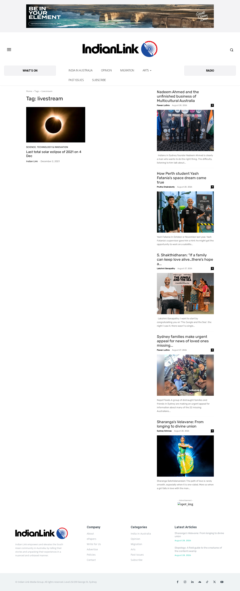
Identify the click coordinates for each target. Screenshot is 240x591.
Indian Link (32, 161)
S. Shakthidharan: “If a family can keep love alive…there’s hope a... (185, 259)
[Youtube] (222, 582)
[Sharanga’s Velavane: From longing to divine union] (185, 456)
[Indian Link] (120, 50)
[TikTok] (207, 582)
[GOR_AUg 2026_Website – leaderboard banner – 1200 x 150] (120, 16)
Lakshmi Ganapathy (166, 268)
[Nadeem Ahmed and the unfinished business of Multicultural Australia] (185, 130)
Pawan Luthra (163, 105)
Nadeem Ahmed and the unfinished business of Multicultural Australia (178, 96)
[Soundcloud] (200, 582)
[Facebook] (177, 582)
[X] (214, 582)
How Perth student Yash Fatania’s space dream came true (181, 177)
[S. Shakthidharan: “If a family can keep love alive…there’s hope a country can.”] (185, 293)
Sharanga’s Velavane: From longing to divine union (180, 424)
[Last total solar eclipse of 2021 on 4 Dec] (55, 124)
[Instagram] (185, 582)
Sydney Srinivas (164, 431)
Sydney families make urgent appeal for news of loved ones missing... (183, 341)
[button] (231, 50)
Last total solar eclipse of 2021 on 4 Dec (53, 154)
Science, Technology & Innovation (47, 147)
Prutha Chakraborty (166, 187)
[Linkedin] (192, 582)
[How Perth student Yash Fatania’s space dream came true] (185, 212)
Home (29, 91)
